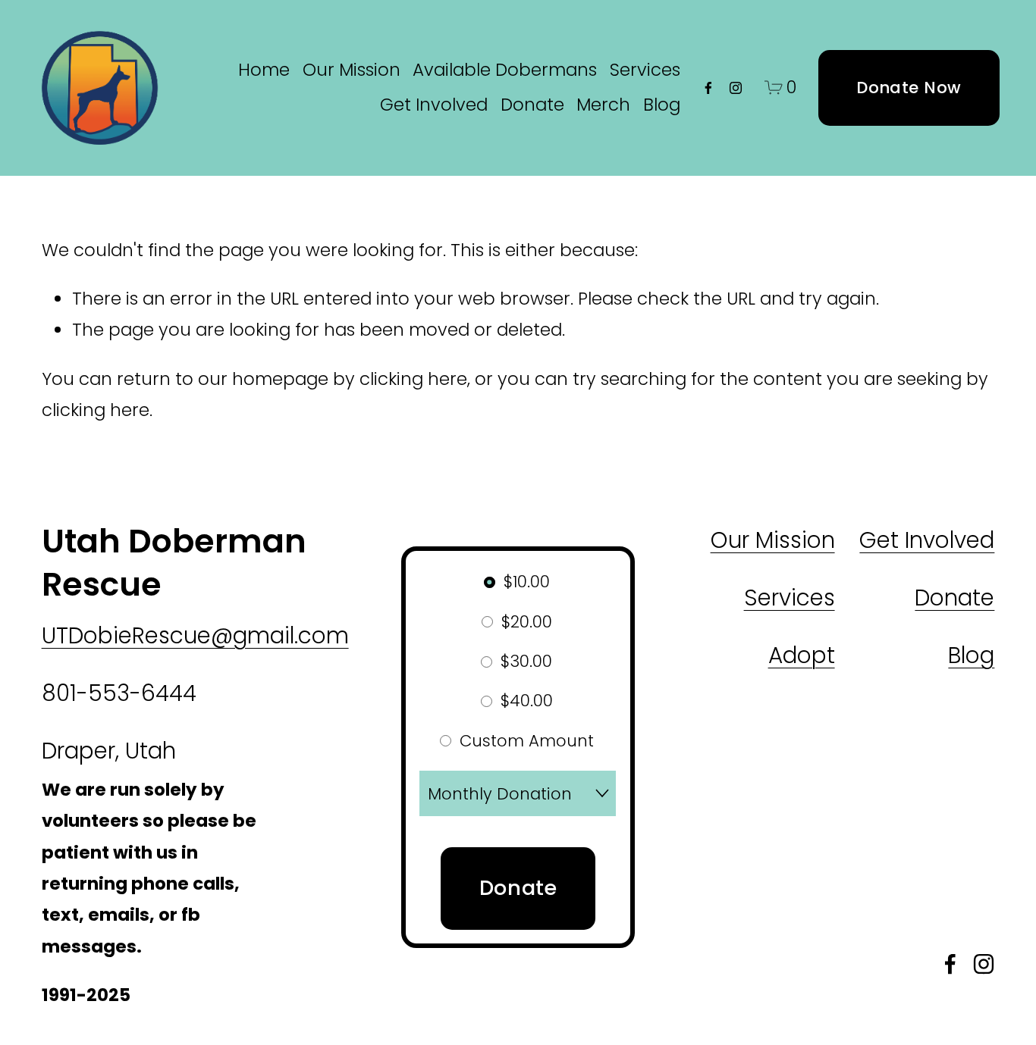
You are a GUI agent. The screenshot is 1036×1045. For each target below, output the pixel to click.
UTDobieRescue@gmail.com (195, 635)
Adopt (801, 655)
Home (264, 70)
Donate (532, 104)
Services (645, 70)
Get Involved (434, 104)
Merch (603, 104)
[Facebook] (708, 87)
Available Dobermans (505, 70)
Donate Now (908, 88)
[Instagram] (735, 87)
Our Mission (351, 70)
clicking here (413, 379)
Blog (661, 104)
